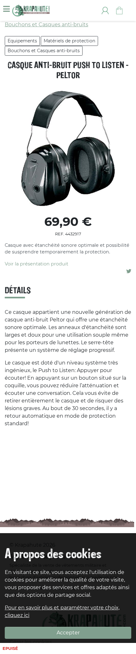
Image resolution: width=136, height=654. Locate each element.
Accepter (68, 633)
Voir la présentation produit (36, 264)
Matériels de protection (69, 41)
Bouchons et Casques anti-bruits (44, 50)
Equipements (22, 41)
